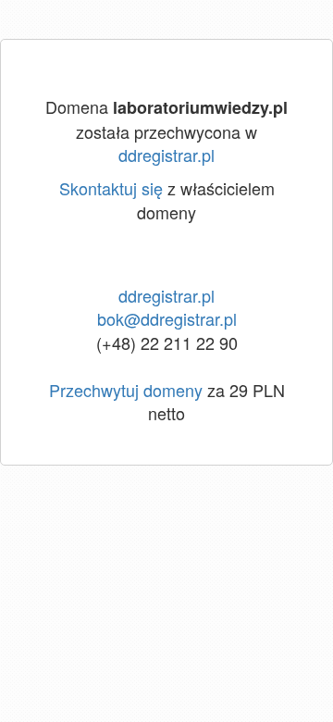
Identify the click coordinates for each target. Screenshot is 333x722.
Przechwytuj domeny (126, 390)
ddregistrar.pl (166, 155)
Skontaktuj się (111, 188)
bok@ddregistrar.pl (167, 318)
